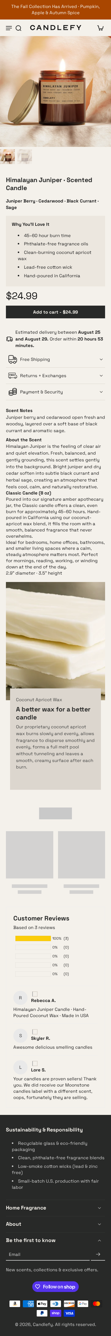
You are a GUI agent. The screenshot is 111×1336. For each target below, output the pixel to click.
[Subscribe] (98, 1255)
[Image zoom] (55, 91)
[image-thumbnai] (7, 156)
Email (14, 1254)
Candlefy (43, 1324)
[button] (55, 312)
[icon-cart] (98, 28)
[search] (18, 28)
